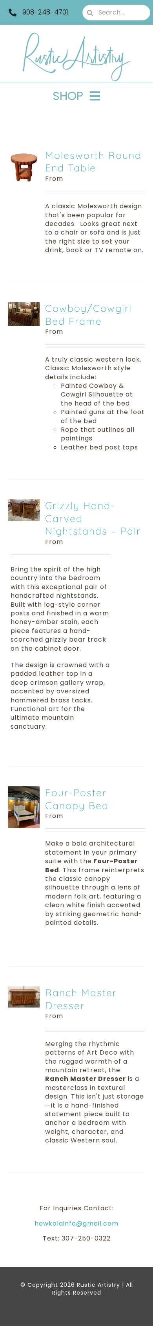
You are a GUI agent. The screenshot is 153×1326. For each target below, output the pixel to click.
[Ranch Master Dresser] (24, 990)
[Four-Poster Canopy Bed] (24, 790)
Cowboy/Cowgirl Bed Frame (88, 314)
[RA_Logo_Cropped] (76, 35)
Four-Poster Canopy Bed (77, 798)
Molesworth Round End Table (93, 161)
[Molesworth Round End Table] (24, 153)
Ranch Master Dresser (81, 998)
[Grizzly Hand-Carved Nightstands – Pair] (24, 503)
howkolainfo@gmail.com (76, 1223)
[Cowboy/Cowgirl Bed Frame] (24, 306)
